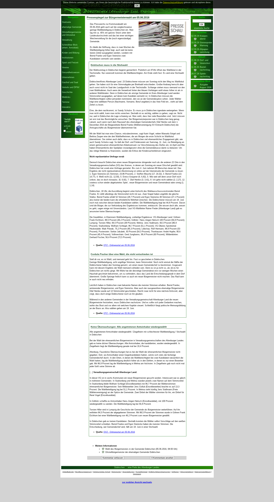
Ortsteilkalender (68, 472)
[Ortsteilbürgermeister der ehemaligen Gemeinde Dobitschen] (103, 452)
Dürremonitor (116, 472)
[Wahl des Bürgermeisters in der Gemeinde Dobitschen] (103, 449)
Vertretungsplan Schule (101, 472)
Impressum (137, 474)
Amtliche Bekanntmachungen (159, 472)
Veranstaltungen (128, 472)
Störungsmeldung (186, 472)
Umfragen (175, 472)
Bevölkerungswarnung (83, 472)
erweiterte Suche (201, 28)
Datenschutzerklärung (203, 472)
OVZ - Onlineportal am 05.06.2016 (119, 432)
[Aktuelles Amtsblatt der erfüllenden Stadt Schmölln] (195, 87)
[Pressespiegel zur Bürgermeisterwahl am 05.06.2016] (162, 46)
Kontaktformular (141, 472)
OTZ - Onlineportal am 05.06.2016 (119, 245)
